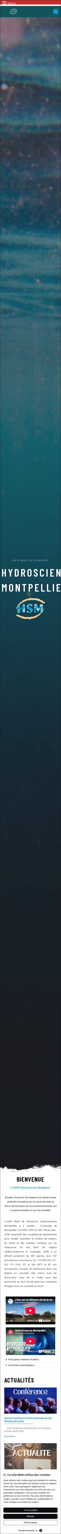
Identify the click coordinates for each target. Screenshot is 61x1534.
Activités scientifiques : (21, 1365)
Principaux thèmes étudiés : (24, 1359)
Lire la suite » (9, 1436)
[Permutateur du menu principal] (55, 11)
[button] (30, 1359)
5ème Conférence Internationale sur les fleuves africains (28, 1419)
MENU (11, 3)
